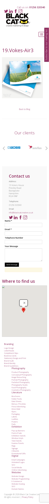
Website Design (18, 476)
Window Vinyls (17, 438)
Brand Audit (9, 361)
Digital (15, 455)
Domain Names (18, 489)
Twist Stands (17, 441)
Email (8, 229)
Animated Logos (18, 462)
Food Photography (19, 387)
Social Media (17, 467)
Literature (17, 392)
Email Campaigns (18, 460)
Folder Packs (17, 399)
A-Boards (15, 451)
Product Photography (20, 372)
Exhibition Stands (18, 435)
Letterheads (9, 350)
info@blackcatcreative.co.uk (21, 212)
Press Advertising (18, 406)
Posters (15, 421)
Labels (14, 416)
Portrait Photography (20, 380)
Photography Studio (20, 385)
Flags (13, 446)
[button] (23, 310)
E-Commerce (17, 481)
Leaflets (15, 419)
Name (8, 220)
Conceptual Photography (22, 375)
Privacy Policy (27, 497)
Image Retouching (19, 377)
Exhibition (17, 426)
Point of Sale (17, 433)
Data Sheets (16, 401)
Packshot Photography (21, 382)
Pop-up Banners (18, 430)
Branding (9, 344)
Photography (18, 368)
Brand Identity (9, 363)
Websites (16, 472)
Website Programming (20, 479)
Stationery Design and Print (15, 358)
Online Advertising (19, 470)
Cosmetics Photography (21, 390)
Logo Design (9, 348)
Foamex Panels (18, 443)
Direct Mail (16, 409)
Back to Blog (24, 109)
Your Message (11, 246)
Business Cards (10, 355)
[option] (14, 147)
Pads (14, 424)
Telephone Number (14, 237)
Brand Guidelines (11, 366)
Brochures (16, 396)
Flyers (14, 411)
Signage (15, 448)
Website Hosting (18, 484)
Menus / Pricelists (19, 404)
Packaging (15, 414)
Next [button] (45, 147)
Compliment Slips (11, 353)
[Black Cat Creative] (24, 20)
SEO (13, 465)
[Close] (24, 303)
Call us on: (31, 7)
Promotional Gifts (19, 453)
